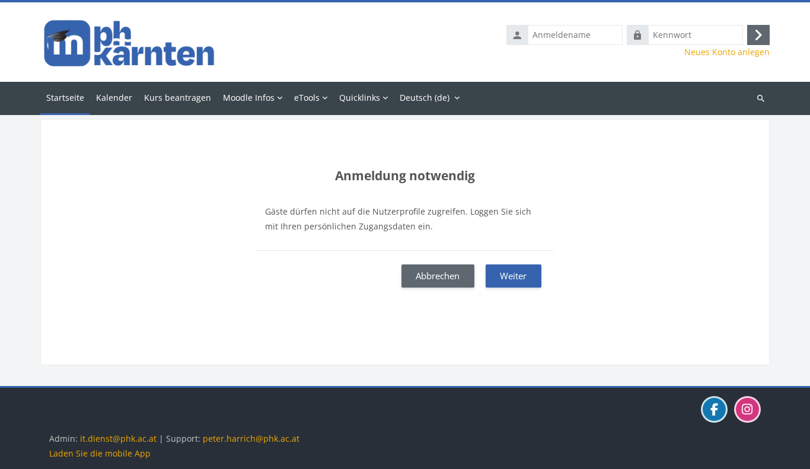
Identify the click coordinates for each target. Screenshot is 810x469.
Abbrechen (438, 276)
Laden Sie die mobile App (100, 453)
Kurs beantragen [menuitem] (177, 97)
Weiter (513, 276)
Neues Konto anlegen (727, 52)
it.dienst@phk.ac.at (118, 438)
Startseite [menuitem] (65, 97)
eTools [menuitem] (307, 97)
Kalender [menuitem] (114, 97)
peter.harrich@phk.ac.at (251, 438)
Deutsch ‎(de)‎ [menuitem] (424, 97)
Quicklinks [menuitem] (359, 97)
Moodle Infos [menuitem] (249, 97)
